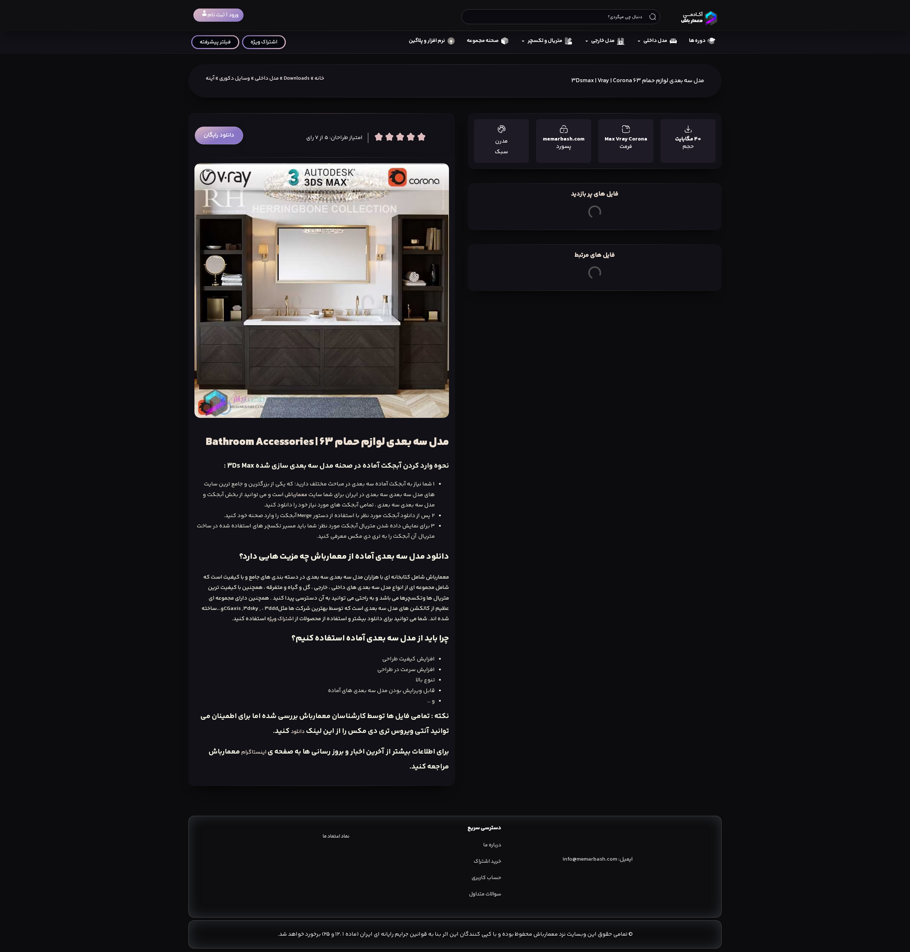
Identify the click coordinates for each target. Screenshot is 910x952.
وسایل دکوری (234, 78)
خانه (319, 78)
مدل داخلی (267, 78)
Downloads (297, 78)
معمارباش (296, 495)
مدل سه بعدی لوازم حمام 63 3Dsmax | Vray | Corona (637, 80)
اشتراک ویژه (280, 619)
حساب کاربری (486, 878)
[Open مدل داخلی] (639, 41)
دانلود (298, 732)
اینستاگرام (253, 752)
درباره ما (492, 845)
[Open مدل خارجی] (586, 41)
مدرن (501, 141)
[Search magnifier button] (652, 16)
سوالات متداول (485, 894)
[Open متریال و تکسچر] (523, 41)
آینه (210, 78)
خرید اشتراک (487, 861)
